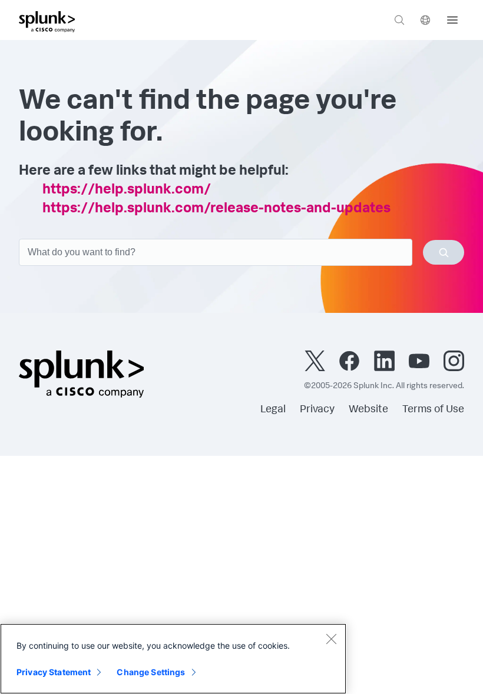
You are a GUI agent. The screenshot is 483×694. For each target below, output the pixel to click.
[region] (173, 658)
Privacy (317, 410)
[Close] (331, 639)
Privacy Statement (53, 672)
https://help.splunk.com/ (126, 190)
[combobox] (241, 252)
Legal (273, 410)
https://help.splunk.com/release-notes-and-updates (216, 209)
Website (368, 410)
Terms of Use (433, 410)
